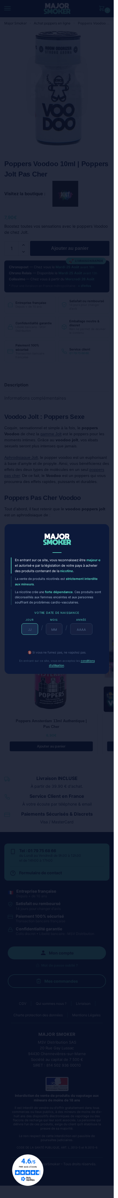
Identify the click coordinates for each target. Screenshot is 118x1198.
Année (81, 619)
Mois (54, 619)
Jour (29, 619)
